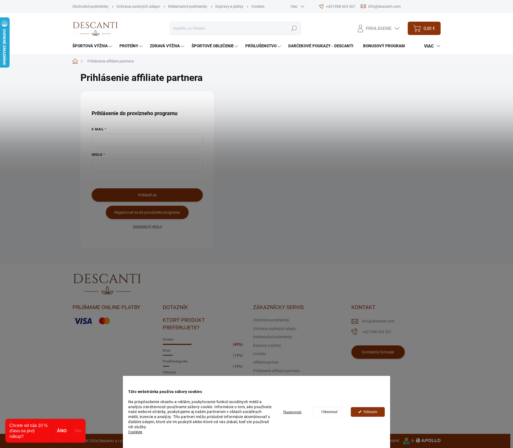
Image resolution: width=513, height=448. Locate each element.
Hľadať (294, 28)
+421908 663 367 (376, 332)
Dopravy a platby (229, 6)
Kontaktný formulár (378, 352)
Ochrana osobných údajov (138, 6)
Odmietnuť (329, 412)
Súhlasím (370, 412)
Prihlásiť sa (147, 195)
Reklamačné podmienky (187, 6)
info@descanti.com (378, 321)
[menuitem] (93, 46)
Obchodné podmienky (90, 6)
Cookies (135, 432)
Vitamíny (169, 372)
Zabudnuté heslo (147, 227)
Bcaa (166, 350)
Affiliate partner (266, 362)
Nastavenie (292, 412)
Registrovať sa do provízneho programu (147, 212)
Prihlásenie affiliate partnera (276, 371)
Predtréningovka (175, 361)
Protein (168, 339)
